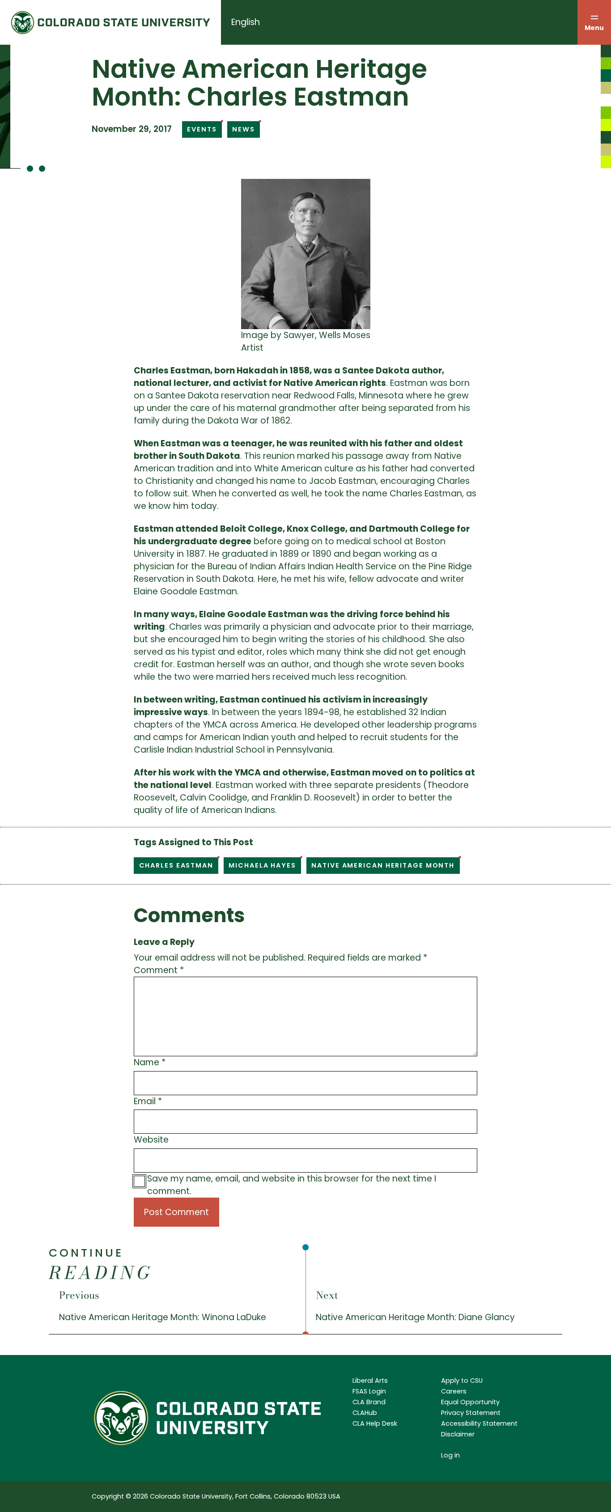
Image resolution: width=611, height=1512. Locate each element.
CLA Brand (369, 1402)
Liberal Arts (370, 1380)
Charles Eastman (176, 865)
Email (148, 1101)
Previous (79, 1295)
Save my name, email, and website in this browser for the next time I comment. (291, 1185)
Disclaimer (458, 1434)
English (245, 22)
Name (149, 1062)
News (243, 129)
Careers (454, 1391)
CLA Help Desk (374, 1423)
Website (151, 1140)
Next (327, 1295)
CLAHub (364, 1412)
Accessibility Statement (479, 1423)
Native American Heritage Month (382, 865)
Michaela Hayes (262, 865)
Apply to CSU (462, 1380)
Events (201, 129)
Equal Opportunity (470, 1402)
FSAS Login (369, 1391)
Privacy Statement (471, 1412)
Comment (159, 970)
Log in (450, 1455)
